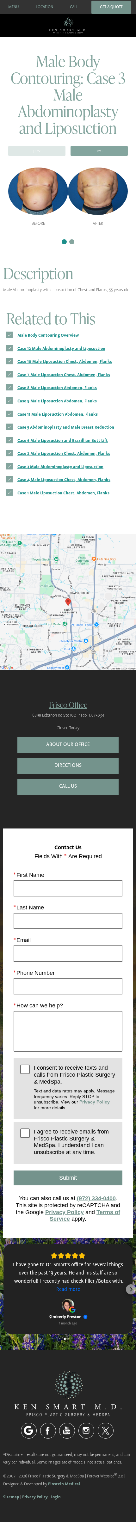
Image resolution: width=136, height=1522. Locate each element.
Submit (68, 1178)
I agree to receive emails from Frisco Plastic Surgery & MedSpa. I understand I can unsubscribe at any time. (71, 1141)
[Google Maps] (29, 1431)
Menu (13, 7)
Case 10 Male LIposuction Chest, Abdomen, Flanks (64, 361)
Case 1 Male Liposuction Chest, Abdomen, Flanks (63, 493)
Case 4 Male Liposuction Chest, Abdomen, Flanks (63, 480)
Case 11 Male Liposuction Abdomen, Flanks (57, 414)
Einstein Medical (64, 1484)
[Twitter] (106, 1431)
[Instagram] (86, 1431)
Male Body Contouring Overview (48, 335)
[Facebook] (48, 1431)
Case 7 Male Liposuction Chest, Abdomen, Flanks (63, 375)
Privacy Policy (94, 1101)
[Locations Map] (68, 602)
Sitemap (11, 1497)
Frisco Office (68, 704)
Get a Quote (111, 7)
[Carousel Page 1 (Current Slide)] (64, 241)
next (99, 151)
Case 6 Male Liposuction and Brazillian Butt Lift (62, 440)
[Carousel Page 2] (71, 241)
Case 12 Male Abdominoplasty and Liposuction (61, 348)
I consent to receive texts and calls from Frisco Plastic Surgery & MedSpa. (74, 1087)
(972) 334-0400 (96, 1198)
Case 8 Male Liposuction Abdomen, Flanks (57, 388)
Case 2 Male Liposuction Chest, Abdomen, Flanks (63, 453)
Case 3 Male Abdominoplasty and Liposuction (60, 467)
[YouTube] (67, 1431)
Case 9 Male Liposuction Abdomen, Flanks (57, 401)
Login (56, 1497)
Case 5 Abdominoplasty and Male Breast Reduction (65, 427)
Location (44, 7)
